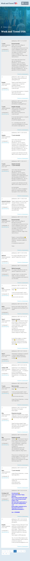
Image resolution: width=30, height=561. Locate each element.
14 (3, 553)
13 (24, 551)
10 (15, 551)
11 (18, 551)
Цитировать (25, 74)
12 (21, 551)
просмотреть (5, 51)
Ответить (19, 74)
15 (6, 553)
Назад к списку (7, 27)
